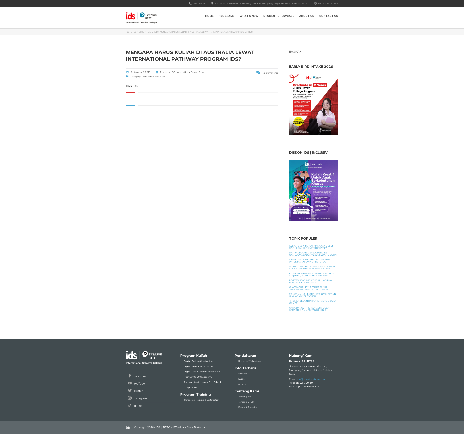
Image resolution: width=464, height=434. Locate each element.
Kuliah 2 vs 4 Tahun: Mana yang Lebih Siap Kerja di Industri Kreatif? (311, 247)
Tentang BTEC (246, 401)
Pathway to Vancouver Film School (202, 382)
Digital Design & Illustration (198, 361)
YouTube (139, 383)
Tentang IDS (244, 396)
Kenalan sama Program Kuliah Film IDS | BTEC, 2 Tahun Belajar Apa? (311, 274)
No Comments (270, 72)
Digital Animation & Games (198, 366)
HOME (209, 16)
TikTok (137, 406)
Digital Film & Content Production (202, 371)
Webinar (242, 373)
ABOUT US (306, 16)
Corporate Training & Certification (201, 399)
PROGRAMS (227, 16)
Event (241, 378)
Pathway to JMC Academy (198, 376)
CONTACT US (328, 16)
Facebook (139, 376)
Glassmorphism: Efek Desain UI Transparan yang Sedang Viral (308, 288)
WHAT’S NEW (249, 16)
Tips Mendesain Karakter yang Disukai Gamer (313, 302)
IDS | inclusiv (190, 387)
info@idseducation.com (311, 379)
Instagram (140, 398)
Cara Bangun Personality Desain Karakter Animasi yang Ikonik (310, 309)
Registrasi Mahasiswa (249, 361)
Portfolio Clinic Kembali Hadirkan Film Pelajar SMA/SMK (311, 281)
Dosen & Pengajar (247, 407)
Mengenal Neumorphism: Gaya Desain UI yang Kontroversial (312, 295)
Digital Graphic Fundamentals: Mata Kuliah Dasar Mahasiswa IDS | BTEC (312, 267)
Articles (242, 384)
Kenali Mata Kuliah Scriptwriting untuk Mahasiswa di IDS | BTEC (310, 261)
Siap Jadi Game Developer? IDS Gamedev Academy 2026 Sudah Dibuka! (313, 254)
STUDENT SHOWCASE (278, 16)
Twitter (138, 391)
